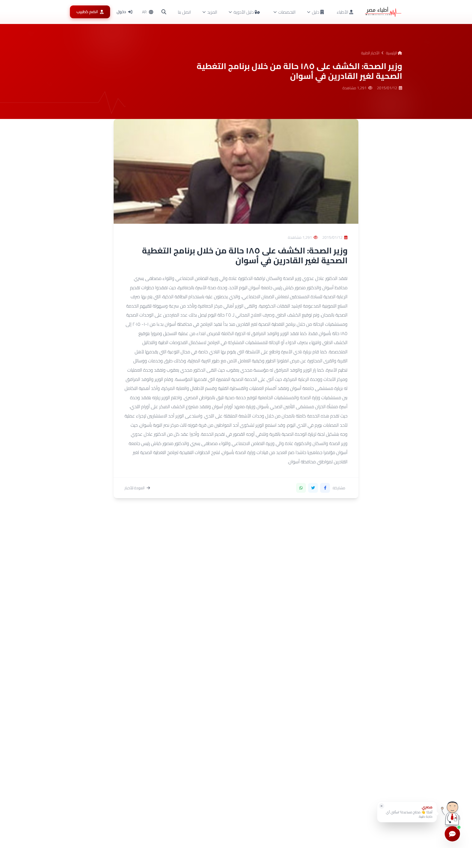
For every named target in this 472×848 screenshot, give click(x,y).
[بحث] (164, 12)
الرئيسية (392, 53)
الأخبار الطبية (370, 53)
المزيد (212, 12)
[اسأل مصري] (452, 813)
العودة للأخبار (134, 488)
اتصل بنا (184, 12)
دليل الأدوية (244, 12)
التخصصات (287, 12)
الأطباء (343, 12)
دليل (315, 12)
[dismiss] (381, 806)
